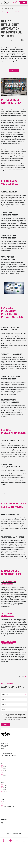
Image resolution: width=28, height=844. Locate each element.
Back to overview (20, 676)
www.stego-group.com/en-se (10, 755)
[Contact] (17, 841)
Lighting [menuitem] (4, 775)
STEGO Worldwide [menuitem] (6, 791)
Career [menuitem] (4, 789)
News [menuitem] (4, 787)
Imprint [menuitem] (4, 801)
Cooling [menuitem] (4, 768)
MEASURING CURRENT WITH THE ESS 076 (8, 643)
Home (3, 8)
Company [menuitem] (5, 785)
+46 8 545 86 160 (7, 752)
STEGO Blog (8, 8)
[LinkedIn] (2, 823)
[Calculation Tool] (10, 840)
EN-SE (24, 841)
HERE (19, 719)
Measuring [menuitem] (5, 773)
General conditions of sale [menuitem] (8, 806)
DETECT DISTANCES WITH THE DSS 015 (7, 615)
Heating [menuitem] (4, 766)
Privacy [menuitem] (4, 804)
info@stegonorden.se (8, 753)
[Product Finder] (3, 840)
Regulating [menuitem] (5, 770)
